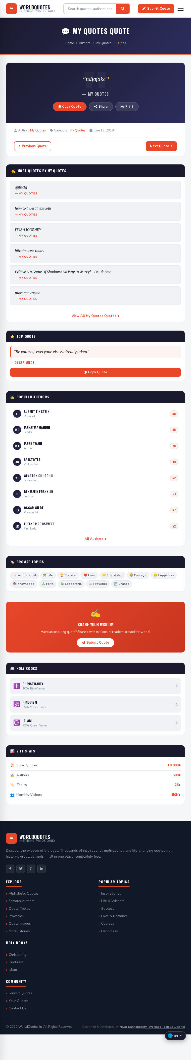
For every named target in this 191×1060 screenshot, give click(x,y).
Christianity (17, 954)
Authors (85, 43)
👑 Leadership (71, 584)
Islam (13, 969)
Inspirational (111, 893)
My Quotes (103, 43)
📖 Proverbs (98, 584)
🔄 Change (122, 584)
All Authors (94, 539)
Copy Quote (71, 106)
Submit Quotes (20, 993)
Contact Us (17, 1008)
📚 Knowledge (24, 584)
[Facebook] (10, 869)
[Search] (123, 9)
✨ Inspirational (24, 575)
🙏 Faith (47, 584)
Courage (108, 923)
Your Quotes (19, 1000)
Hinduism (16, 962)
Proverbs (16, 916)
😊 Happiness (163, 575)
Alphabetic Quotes (24, 893)
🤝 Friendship (112, 575)
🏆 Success (68, 575)
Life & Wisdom (112, 901)
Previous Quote (34, 146)
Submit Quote (158, 8)
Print (129, 106)
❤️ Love (89, 575)
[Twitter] (20, 869)
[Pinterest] (31, 869)
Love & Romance (114, 916)
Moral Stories (19, 931)
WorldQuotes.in (30, 1027)
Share (103, 106)
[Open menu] (180, 8)
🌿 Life (48, 575)
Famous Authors (22, 901)
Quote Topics (19, 908)
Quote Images (20, 923)
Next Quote (159, 146)
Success (107, 908)
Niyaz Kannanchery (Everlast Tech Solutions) (152, 1027)
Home (69, 43)
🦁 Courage (137, 575)
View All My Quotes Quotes (94, 316)
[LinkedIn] (41, 869)
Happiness (109, 931)
